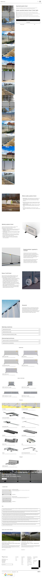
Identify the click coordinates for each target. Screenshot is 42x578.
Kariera (16, 559)
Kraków (22, 559)
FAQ (34, 24)
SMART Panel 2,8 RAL (5, 356)
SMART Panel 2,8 (24, 356)
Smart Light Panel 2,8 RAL (6, 365)
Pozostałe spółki (3, 564)
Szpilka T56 (23, 426)
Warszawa (22, 564)
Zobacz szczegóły (11, 361)
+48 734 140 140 (28, 22)
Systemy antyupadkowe (29, 564)
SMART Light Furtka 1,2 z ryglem (6, 387)
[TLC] (11, 541)
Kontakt (16, 560)
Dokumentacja (34, 561)
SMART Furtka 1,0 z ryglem (25, 387)
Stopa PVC (3, 435)
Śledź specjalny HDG (5, 426)
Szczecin (22, 560)
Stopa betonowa (24, 435)
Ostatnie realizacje (22, 24)
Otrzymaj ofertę (4, 478)
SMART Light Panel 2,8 (25, 365)
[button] (9, 575)
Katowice (22, 561)
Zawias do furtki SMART (5, 417)
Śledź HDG (23, 417)
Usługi (28, 565)
